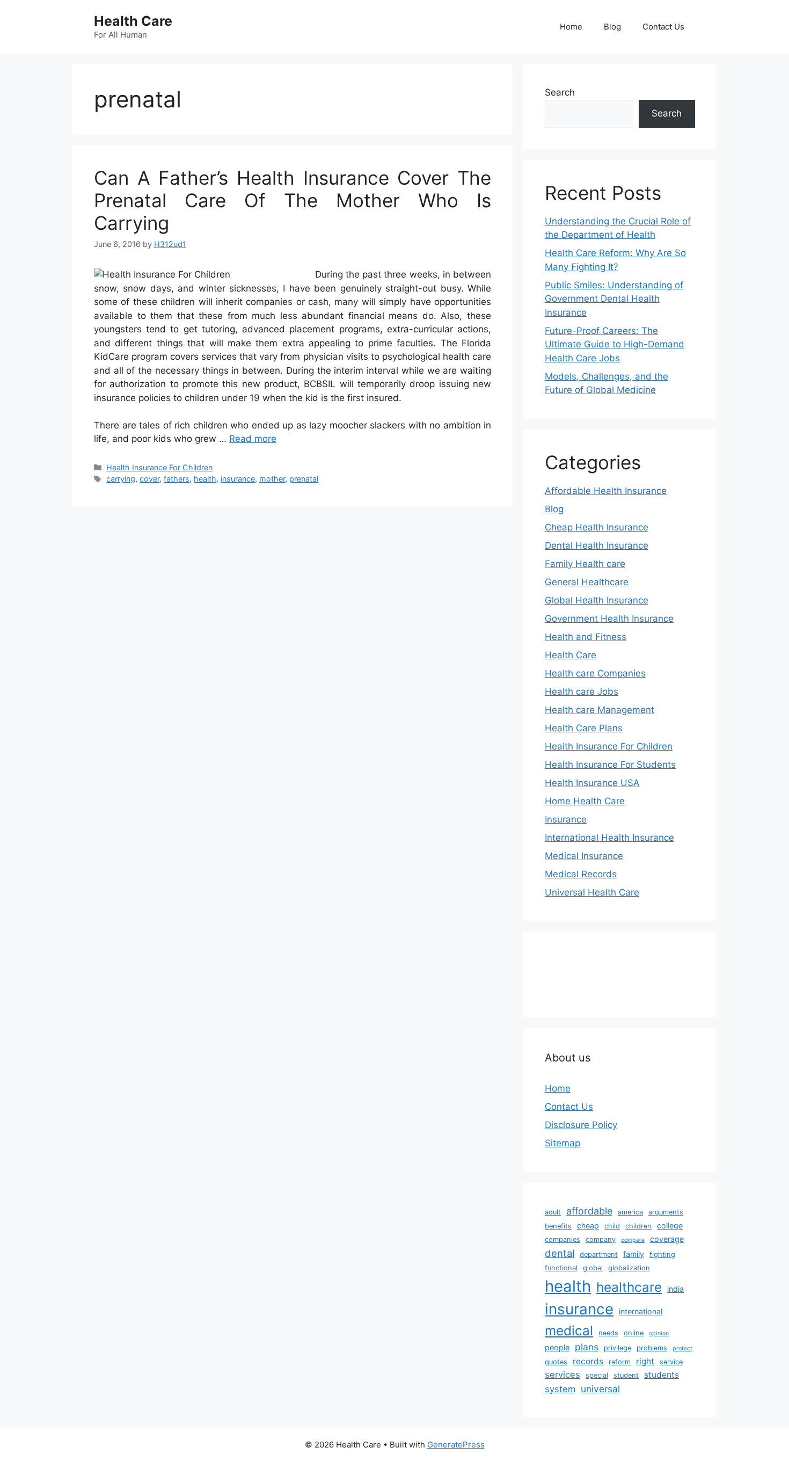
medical (569, 1330)
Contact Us (663, 26)
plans (586, 1346)
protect (682, 1348)
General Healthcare (587, 582)
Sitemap (562, 1143)
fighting (662, 1254)
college (670, 1225)
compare (633, 1239)
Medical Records (581, 874)
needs (608, 1333)
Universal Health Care (592, 892)
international (640, 1311)
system (560, 1389)
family (633, 1254)
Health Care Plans (584, 728)
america (630, 1212)
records (588, 1361)
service (671, 1362)
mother (272, 478)
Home (571, 26)
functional (561, 1268)
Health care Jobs (581, 691)
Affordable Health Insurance (606, 490)
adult (553, 1212)
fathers (176, 478)
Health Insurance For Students (610, 764)
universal (600, 1388)
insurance (238, 478)
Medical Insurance (584, 855)
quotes (556, 1362)
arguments (665, 1212)
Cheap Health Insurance (596, 527)
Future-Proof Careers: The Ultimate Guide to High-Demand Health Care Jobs (614, 344)
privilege (617, 1348)
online (634, 1333)
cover (149, 478)
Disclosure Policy (581, 1124)
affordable (589, 1211)
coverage (667, 1238)
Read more (252, 438)
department (599, 1254)
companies (562, 1239)
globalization (629, 1268)
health (205, 478)
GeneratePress (456, 1444)
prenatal (303, 478)
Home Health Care (585, 801)
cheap (588, 1225)
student (626, 1375)
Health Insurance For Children (159, 467)
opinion (659, 1333)
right (645, 1361)
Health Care (133, 21)
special (597, 1375)
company (601, 1239)
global (593, 1268)
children (638, 1226)
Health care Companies (595, 673)
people (557, 1347)
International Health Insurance (609, 837)
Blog (612, 26)
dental (559, 1253)
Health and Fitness (585, 636)
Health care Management (599, 709)
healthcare (629, 1287)
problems (652, 1348)
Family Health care (585, 563)
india (675, 1288)
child (612, 1226)
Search (560, 92)
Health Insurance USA (592, 782)
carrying (120, 478)
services (562, 1374)
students (661, 1375)
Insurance (566, 819)
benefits (558, 1226)
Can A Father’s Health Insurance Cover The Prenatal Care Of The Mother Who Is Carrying (292, 200)
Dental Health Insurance (596, 545)
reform (620, 1362)
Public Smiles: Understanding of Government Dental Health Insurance (614, 299)
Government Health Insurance (609, 618)
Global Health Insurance (596, 600)
